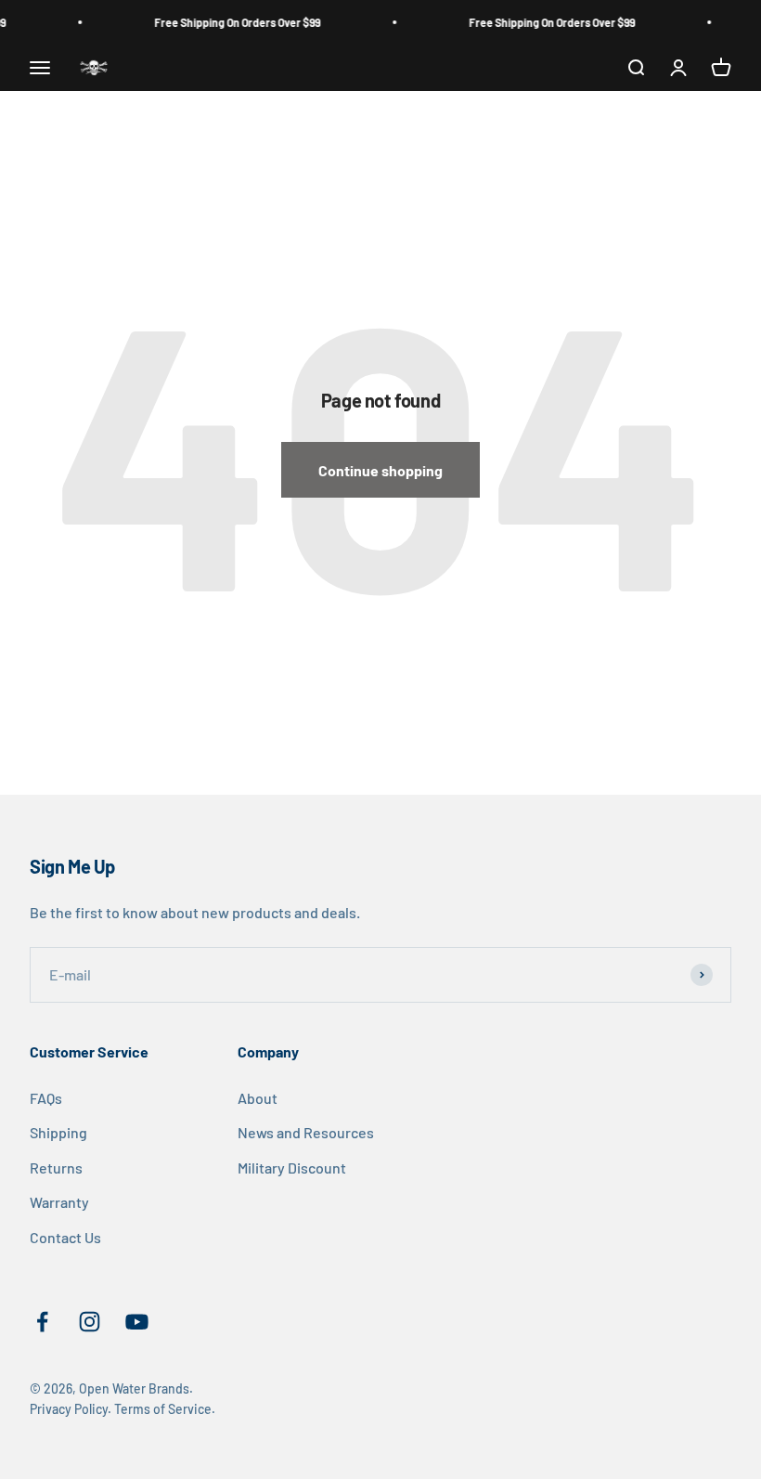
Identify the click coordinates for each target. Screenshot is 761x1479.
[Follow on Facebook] (42, 1321)
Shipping (58, 1132)
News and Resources (306, 1132)
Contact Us (65, 1237)
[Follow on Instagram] (89, 1321)
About (257, 1098)
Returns (56, 1167)
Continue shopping (380, 470)
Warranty (59, 1202)
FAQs (46, 1098)
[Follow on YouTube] (136, 1321)
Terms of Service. (164, 1409)
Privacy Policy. (70, 1409)
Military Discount (292, 1167)
